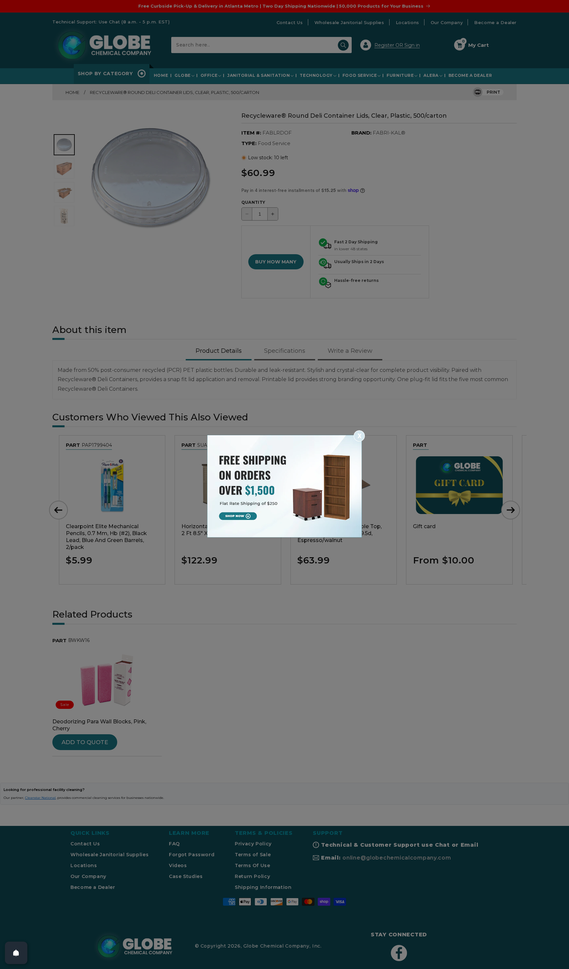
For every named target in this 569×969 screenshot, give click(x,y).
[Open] (16, 953)
